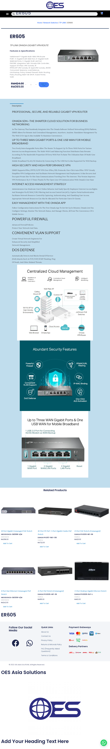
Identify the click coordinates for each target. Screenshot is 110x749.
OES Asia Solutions (23, 672)
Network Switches (50, 23)
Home (39, 23)
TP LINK (62, 23)
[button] (7, 14)
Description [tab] (16, 106)
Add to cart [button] (7, 543)
